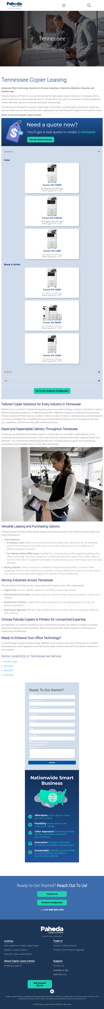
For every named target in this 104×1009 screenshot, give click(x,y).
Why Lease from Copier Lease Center (21, 945)
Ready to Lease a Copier (15, 950)
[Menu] (63, 5)
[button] (60, 970)
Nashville (8, 674)
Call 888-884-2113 (53, 909)
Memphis (9, 670)
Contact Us (58, 965)
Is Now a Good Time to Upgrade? (68, 950)
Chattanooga (10, 661)
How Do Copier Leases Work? (18, 954)
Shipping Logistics (13, 965)
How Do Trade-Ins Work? (65, 945)
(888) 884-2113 (60, 974)
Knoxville (8, 665)
